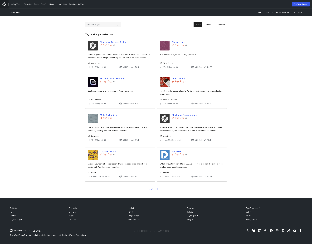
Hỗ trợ (130, 212)
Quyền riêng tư (16, 220)
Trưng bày (73, 208)
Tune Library (178, 78)
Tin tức (12, 212)
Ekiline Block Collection (112, 78)
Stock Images (179, 42)
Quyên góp (192, 216)
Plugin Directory (16, 12)
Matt (248, 212)
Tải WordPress (300, 4)
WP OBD (176, 151)
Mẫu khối (72, 220)
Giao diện (72, 212)
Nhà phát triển (133, 216)
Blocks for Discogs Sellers (113, 42)
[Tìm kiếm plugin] (118, 24)
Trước (151, 189)
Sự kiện (190, 212)
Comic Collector (108, 151)
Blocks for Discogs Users (185, 115)
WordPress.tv (134, 220)
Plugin (71, 216)
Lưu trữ (12, 216)
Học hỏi (131, 208)
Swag (190, 220)
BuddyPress (252, 220)
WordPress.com (253, 208)
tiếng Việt (36, 231)
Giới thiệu (13, 208)
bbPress (250, 216)
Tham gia (190, 208)
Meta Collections (108, 115)
